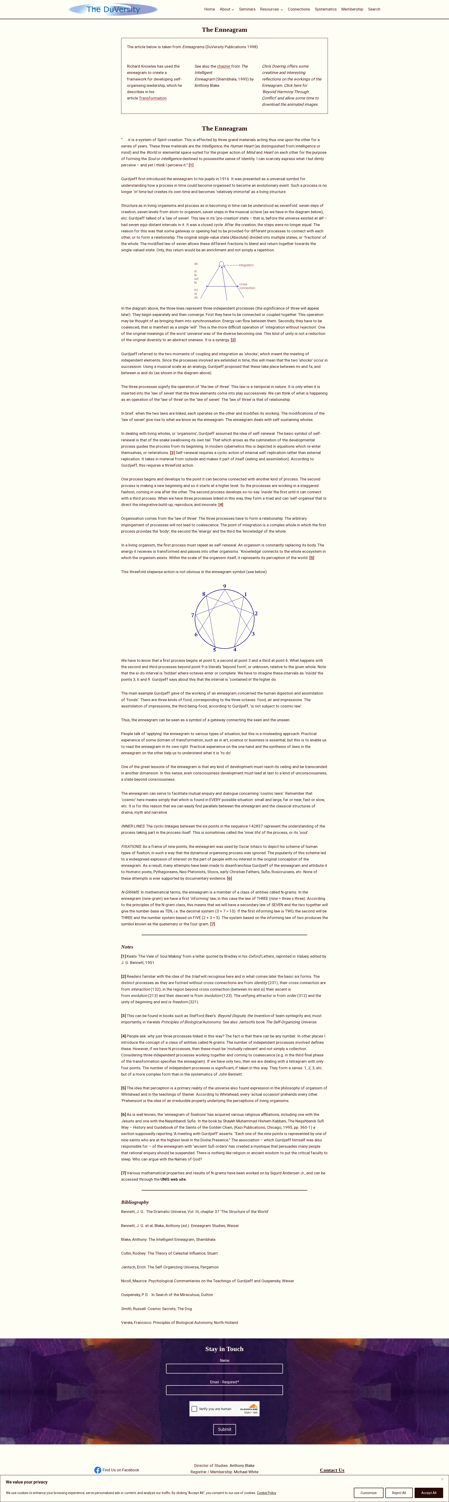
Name (224, 1360)
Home (209, 9)
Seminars (247, 9)
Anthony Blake (242, 1465)
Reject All (399, 1493)
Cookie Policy (266, 1493)
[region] (224, 1488)
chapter (224, 66)
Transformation (153, 98)
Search (374, 9)
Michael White (246, 1471)
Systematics (326, 9)
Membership (352, 9)
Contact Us (332, 1470)
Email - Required (224, 1382)
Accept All (428, 1493)
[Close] (444, 1479)
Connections (299, 9)
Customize (369, 1493)
